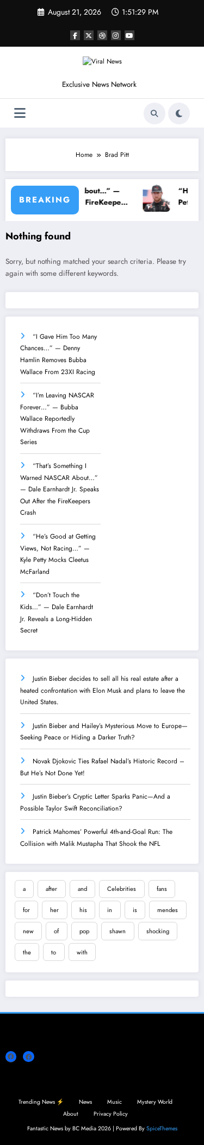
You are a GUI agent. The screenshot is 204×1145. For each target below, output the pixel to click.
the (27, 952)
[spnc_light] (179, 113)
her (54, 910)
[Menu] (20, 113)
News (85, 1102)
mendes (167, 910)
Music (114, 1102)
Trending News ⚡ (41, 1102)
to (53, 952)
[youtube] (129, 35)
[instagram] (116, 35)
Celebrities (121, 888)
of (56, 931)
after (51, 888)
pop (84, 931)
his (83, 910)
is (135, 910)
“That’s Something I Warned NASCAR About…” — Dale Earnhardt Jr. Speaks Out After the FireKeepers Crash (59, 489)
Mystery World (154, 1102)
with (82, 952)
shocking (157, 931)
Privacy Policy (111, 1114)
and (82, 888)
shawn (117, 931)
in (109, 910)
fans (162, 888)
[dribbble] (102, 35)
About (70, 1114)
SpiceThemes (161, 1128)
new (28, 931)
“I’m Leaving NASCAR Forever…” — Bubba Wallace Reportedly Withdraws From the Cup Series (57, 418)
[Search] (154, 113)
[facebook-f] (75, 35)
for (26, 910)
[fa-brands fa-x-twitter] (89, 35)
